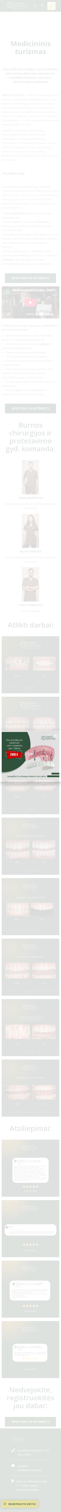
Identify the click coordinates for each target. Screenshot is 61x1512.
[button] (56, 736)
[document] (30, 756)
